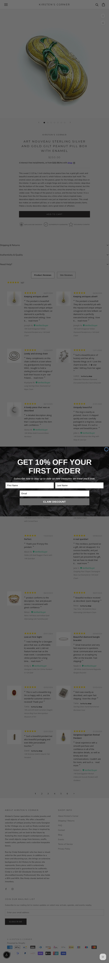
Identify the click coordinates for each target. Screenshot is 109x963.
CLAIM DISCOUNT (54, 501)
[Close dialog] (106, 449)
